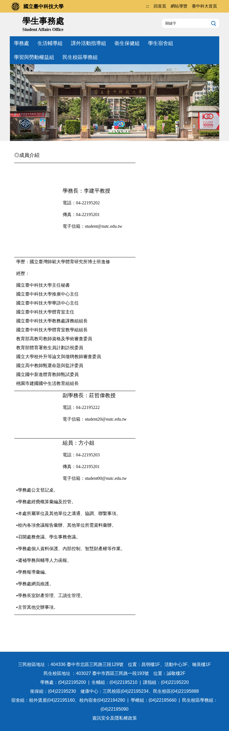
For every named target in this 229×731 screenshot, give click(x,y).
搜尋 (213, 23)
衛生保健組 (127, 43)
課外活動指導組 (88, 43)
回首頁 (160, 6)
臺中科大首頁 (204, 6)
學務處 (21, 43)
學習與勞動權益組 (34, 57)
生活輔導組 (50, 43)
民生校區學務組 (80, 57)
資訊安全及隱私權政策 (114, 718)
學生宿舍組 (160, 43)
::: (147, 6)
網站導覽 (179, 6)
